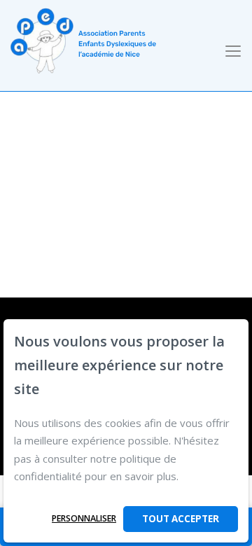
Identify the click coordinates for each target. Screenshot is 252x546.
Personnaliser (84, 518)
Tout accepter (180, 518)
